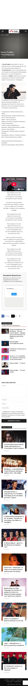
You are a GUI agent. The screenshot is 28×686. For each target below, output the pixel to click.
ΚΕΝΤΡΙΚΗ (7, 680)
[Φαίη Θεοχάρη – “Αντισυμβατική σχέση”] (5, 343)
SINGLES (7, 35)
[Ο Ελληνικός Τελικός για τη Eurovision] (5, 350)
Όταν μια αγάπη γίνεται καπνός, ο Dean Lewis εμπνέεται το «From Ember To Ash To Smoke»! (14, 446)
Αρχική (2, 35)
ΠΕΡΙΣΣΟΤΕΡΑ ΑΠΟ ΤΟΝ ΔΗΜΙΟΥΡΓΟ (11, 325)
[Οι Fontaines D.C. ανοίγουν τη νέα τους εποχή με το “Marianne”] (14, 661)
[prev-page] (2, 377)
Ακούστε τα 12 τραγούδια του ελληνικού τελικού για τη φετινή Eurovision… (17, 357)
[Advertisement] (14, 15)
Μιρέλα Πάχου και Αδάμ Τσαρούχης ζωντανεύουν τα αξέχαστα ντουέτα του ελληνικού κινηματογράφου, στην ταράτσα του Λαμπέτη (13, 592)
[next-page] (5, 377)
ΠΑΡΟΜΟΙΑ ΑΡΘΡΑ (6, 323)
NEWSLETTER (19, 680)
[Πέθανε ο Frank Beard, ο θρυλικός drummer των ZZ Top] (14, 612)
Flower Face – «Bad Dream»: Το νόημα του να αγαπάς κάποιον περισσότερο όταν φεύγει (13, 569)
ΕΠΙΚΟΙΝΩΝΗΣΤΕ (17, 681)
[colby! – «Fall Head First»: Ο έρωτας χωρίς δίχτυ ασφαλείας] (14, 636)
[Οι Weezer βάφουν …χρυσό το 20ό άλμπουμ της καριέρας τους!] (14, 538)
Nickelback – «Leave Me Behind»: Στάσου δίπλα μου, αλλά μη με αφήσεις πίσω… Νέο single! (14, 471)
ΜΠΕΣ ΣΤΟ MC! (10, 681)
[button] (2, 31)
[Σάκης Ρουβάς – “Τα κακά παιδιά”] (5, 372)
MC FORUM (12, 680)
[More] (19, 316)
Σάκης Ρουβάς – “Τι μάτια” (17, 363)
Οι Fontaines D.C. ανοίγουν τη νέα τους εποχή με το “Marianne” (13, 668)
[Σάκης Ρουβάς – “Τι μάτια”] (5, 364)
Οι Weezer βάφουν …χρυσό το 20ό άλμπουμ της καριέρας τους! (13, 545)
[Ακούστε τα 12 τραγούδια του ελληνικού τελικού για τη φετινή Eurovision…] (5, 357)
